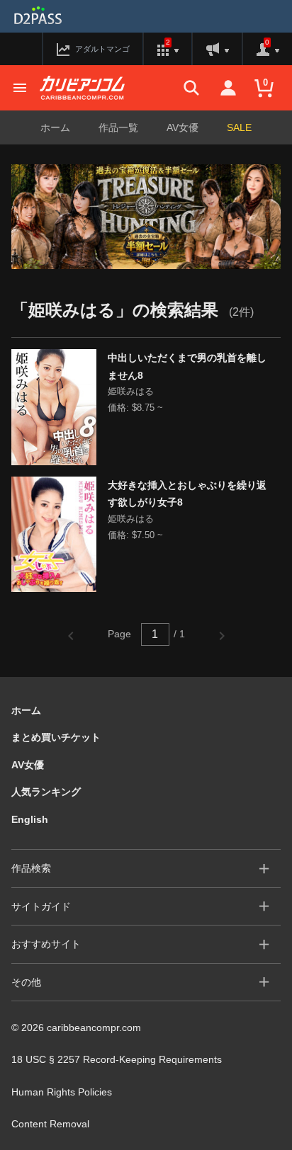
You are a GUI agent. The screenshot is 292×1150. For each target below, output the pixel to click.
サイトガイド (41, 906)
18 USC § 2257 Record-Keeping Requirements (116, 1059)
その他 (26, 982)
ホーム (55, 127)
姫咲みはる (131, 391)
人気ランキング (46, 791)
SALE (239, 127)
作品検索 (31, 868)
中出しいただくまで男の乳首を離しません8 (187, 366)
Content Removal (50, 1123)
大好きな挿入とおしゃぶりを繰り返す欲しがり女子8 (187, 493)
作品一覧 (118, 127)
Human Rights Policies (61, 1092)
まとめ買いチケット (56, 737)
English (29, 819)
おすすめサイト (46, 944)
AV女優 (182, 127)
